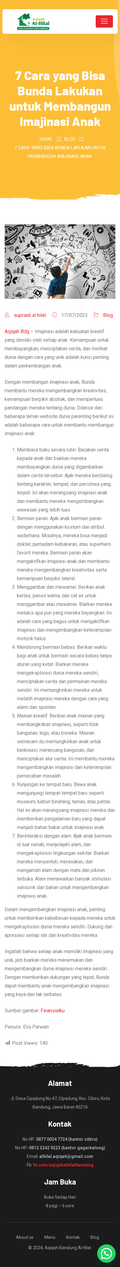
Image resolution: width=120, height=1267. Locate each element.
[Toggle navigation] (104, 21)
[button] (106, 1253)
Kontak (73, 1237)
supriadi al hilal (30, 315)
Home (46, 139)
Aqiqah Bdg (17, 331)
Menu (49, 1237)
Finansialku (53, 1011)
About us (25, 1237)
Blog (108, 315)
